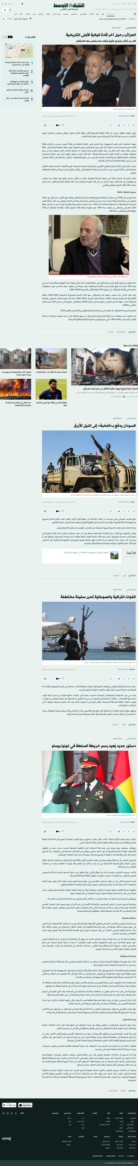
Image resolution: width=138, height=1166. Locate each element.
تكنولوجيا (65, 14)
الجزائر (110, 332)
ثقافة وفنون (83, 14)
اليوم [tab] (10, 37)
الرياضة (48, 14)
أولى (124, 575)
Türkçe (124, 3)
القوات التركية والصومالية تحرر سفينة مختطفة (98, 597)
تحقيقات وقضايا (105, 1145)
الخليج (132, 1121)
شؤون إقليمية (132, 1131)
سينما (82, 1125)
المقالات (108, 1118)
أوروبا (121, 1121)
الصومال (115, 724)
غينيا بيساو (113, 1090)
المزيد (15, 14)
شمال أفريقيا (130, 1125)
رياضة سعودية (119, 1141)
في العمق (41, 14)
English (130, 3)
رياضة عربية (120, 1145)
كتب (83, 1118)
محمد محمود (124, 822)
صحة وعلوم (74, 14)
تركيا (124, 724)
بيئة (70, 1125)
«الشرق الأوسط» (123, 116)
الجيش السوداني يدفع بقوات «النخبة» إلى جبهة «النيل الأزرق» (18, 82)
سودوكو (69, 1145)
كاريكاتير (108, 1121)
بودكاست (27, 14)
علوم (70, 1121)
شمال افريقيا (116, 28)
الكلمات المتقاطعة (66, 1141)
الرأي (97, 14)
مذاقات (134, 1141)
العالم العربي (131, 28)
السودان (116, 575)
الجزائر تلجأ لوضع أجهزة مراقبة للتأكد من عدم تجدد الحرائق (110, 388)
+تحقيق (108, 1148)
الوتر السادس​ (80, 1121)
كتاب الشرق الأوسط (104, 1125)
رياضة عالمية (120, 1148)
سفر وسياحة (132, 1145)
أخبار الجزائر (121, 332)
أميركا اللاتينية (119, 1131)
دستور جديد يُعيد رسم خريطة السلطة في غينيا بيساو (94, 746)
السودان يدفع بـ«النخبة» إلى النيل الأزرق (105, 425)
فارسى (115, 3)
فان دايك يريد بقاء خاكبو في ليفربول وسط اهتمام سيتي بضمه (105, 19)
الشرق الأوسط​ (111, 14)
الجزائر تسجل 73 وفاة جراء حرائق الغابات (51, 372)
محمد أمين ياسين (124, 502)
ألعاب (20, 14)
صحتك (69, 1118)
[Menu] (135, 14)
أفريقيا (123, 1090)
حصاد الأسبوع (106, 1141)
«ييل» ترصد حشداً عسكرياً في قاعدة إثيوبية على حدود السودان (17, 63)
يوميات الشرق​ (57, 14)
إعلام (83, 1128)
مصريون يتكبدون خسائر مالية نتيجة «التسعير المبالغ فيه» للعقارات (19, 73)
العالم (103, 14)
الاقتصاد (91, 14)
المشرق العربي (130, 1128)
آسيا (122, 1125)
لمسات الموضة (132, 1148)
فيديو (34, 14)
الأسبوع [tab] (5, 37)
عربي (135, 3)
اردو (119, 3)
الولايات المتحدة (119, 1118)
